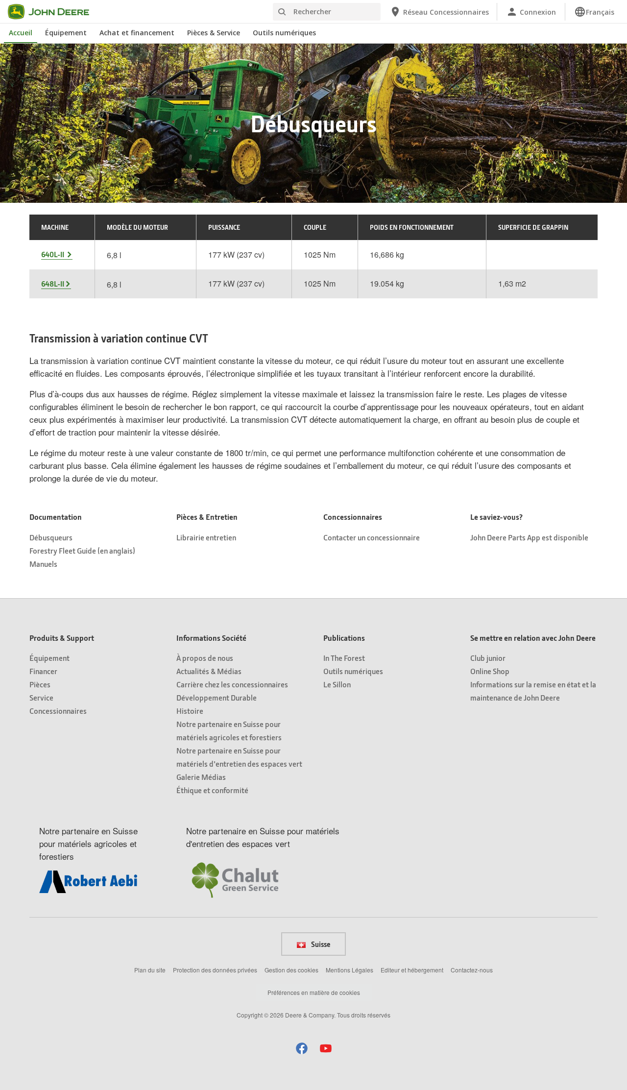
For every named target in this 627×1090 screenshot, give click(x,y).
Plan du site (150, 970)
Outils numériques (284, 32)
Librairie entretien (206, 537)
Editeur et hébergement (412, 970)
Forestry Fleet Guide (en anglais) (82, 550)
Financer (43, 671)
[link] (594, 12)
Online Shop (489, 671)
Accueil (20, 32)
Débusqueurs (50, 537)
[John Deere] (54, 12)
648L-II (52, 284)
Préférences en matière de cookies (313, 992)
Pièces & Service (213, 32)
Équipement (66, 32)
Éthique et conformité (212, 790)
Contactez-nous (472, 970)
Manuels (43, 563)
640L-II (53, 254)
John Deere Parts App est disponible (529, 537)
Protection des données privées (215, 970)
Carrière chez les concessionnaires (232, 684)
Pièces (39, 684)
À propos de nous (204, 658)
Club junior (488, 658)
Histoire (189, 710)
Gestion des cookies (291, 970)
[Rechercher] (281, 12)
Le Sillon (337, 684)
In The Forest (344, 658)
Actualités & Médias (208, 671)
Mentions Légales (349, 970)
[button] (302, 1048)
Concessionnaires (58, 710)
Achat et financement (136, 32)
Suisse (320, 944)
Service (41, 697)
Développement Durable (216, 697)
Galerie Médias (201, 777)
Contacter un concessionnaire (371, 537)
